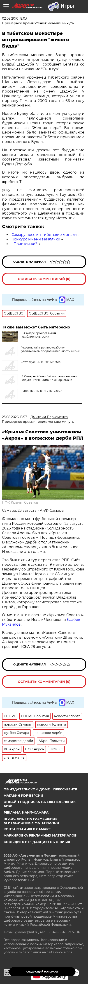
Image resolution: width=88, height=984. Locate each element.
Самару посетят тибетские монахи (44, 235)
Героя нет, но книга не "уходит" (43, 390)
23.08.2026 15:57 (14, 417)
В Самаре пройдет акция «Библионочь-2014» (38, 334)
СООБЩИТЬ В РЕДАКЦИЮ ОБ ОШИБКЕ (37, 842)
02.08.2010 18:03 (14, 18)
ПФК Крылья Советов (20, 502)
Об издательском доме (27, 789)
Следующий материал (42, 971)
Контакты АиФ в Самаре (27, 829)
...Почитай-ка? (24, 244)
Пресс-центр (65, 789)
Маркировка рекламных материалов (40, 835)
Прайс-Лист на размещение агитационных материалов (31, 821)
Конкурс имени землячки (36, 239)
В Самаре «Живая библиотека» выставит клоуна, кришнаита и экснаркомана (50, 378)
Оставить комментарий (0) (44, 279)
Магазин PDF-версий (23, 796)
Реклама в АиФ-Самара (26, 812)
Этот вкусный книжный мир (40, 362)
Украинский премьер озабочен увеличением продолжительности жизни (50, 349)
